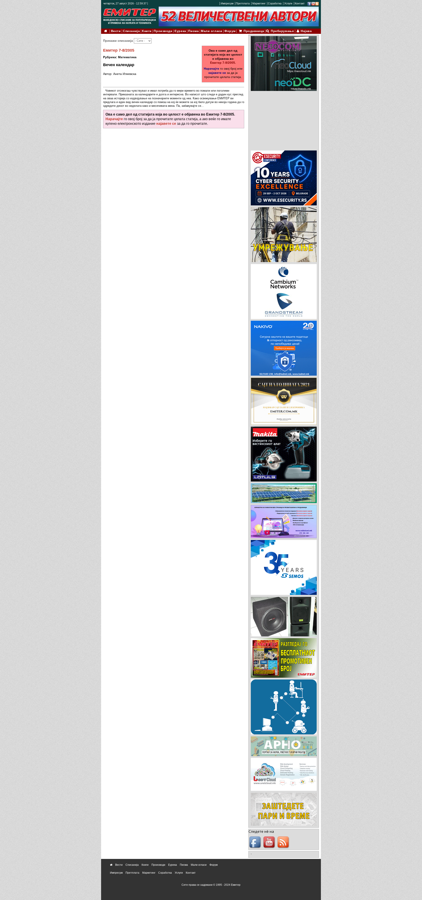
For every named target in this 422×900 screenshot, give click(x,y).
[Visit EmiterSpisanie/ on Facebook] (309, 3)
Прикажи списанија (118, 40)
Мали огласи (211, 31)
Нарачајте (211, 68)
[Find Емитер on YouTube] (270, 842)
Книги (147, 31)
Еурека (180, 31)
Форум (230, 31)
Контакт (300, 3)
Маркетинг (259, 3)
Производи (163, 31)
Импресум (227, 3)
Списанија (131, 31)
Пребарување (282, 31)
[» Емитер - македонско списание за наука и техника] (129, 15)
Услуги (288, 3)
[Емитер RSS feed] (284, 842)
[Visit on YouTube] (313, 3)
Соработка (275, 3)
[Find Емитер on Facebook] (256, 842)
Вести (116, 31)
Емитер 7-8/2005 (118, 50)
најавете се (217, 72)
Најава (306, 31)
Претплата (243, 3)
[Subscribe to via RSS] (317, 3)
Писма (193, 31)
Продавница (254, 31)
